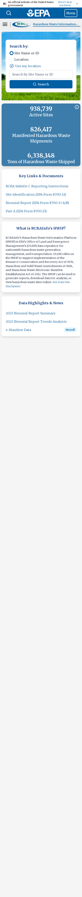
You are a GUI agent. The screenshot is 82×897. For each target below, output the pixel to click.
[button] (21, 24)
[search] (9, 13)
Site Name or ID (26, 53)
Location (21, 59)
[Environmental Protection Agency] (38, 13)
